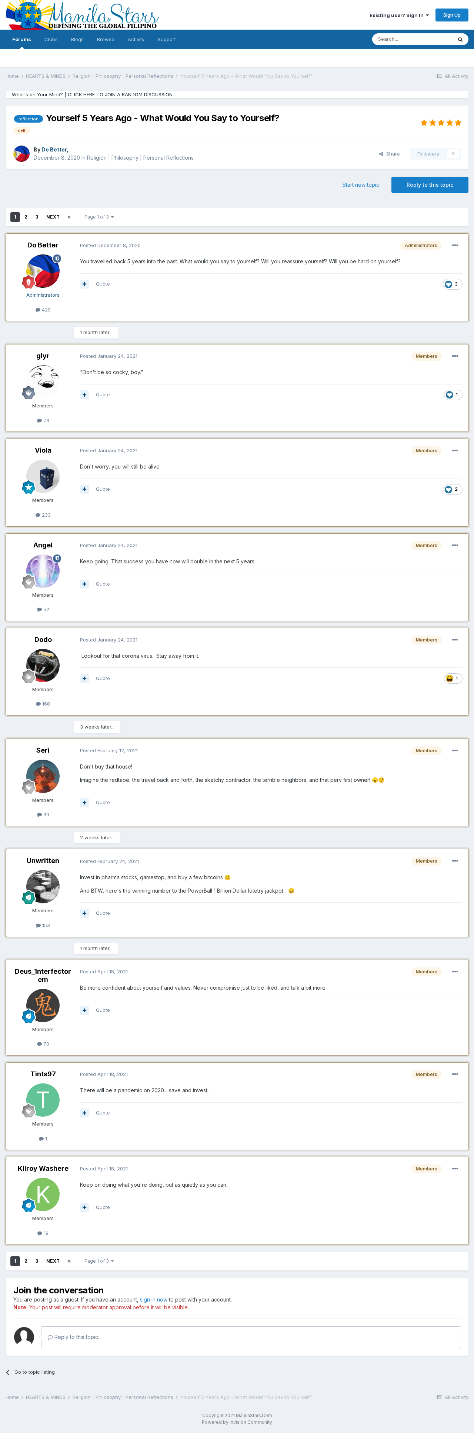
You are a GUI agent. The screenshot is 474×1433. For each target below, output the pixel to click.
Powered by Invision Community (237, 1422)
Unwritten (43, 860)
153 (45, 925)
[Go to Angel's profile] (43, 571)
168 (45, 704)
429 (45, 310)
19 (45, 1233)
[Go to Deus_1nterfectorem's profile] (43, 1005)
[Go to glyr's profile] (43, 382)
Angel (43, 545)
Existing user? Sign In (398, 15)
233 (45, 515)
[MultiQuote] (84, 284)
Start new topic (361, 184)
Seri (43, 750)
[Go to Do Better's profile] (21, 154)
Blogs (77, 39)
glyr (43, 356)
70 (45, 1044)
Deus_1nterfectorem (43, 975)
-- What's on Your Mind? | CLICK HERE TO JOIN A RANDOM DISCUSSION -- (92, 94)
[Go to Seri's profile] (43, 776)
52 (45, 609)
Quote (103, 284)
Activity (136, 39)
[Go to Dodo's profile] (43, 665)
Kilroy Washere (43, 1168)
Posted (110, 245)
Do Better (43, 245)
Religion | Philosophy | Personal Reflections (140, 157)
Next (53, 217)
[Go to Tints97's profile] (43, 1100)
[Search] (460, 39)
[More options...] (455, 245)
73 (45, 420)
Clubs (51, 39)
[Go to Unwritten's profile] (43, 886)
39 (45, 814)
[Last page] (69, 217)
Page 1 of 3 (97, 217)
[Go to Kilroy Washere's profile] (43, 1194)
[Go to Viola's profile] (43, 476)
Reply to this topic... (77, 1337)
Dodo (43, 639)
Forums (21, 39)
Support (167, 39)
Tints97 (43, 1074)
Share (391, 154)
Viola (43, 450)
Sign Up (452, 15)
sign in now (153, 1299)
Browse (105, 39)
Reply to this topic (430, 184)
